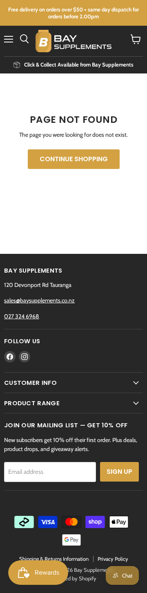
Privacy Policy (113, 558)
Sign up (119, 471)
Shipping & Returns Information (54, 558)
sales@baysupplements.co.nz (39, 300)
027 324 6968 (21, 316)
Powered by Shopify (73, 578)
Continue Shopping (74, 159)
